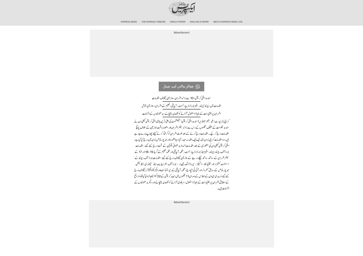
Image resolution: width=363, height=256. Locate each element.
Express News (129, 22)
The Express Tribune (153, 22)
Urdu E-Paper (177, 22)
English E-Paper (199, 22)
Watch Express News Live (227, 22)
